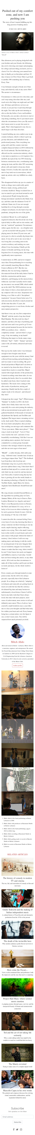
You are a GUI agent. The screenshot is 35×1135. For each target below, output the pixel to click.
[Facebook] (13, 1129)
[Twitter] (17, 1129)
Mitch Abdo (22, 29)
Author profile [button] (17, 665)
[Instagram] (21, 1129)
